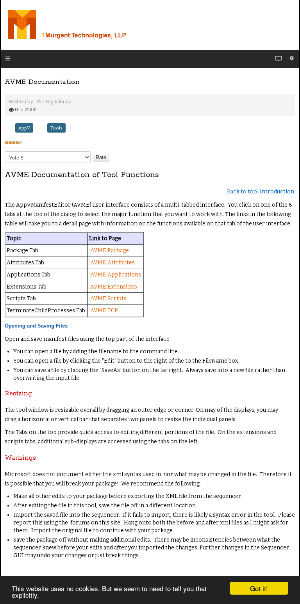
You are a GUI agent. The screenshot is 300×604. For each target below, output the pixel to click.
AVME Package (109, 250)
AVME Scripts (108, 298)
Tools (56, 128)
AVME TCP (104, 310)
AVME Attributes (112, 262)
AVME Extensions (113, 286)
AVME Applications (115, 274)
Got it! (259, 588)
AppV (24, 128)
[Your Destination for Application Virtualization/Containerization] (101, 25)
